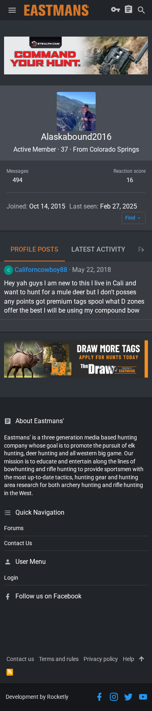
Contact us (20, 659)
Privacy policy (100, 659)
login (11, 577)
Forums (14, 528)
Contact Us (18, 543)
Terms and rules (59, 659)
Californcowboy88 (41, 270)
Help (128, 659)
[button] (12, 10)
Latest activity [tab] (98, 249)
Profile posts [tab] (34, 249)
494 (17, 180)
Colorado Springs (114, 149)
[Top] (141, 659)
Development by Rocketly (37, 697)
